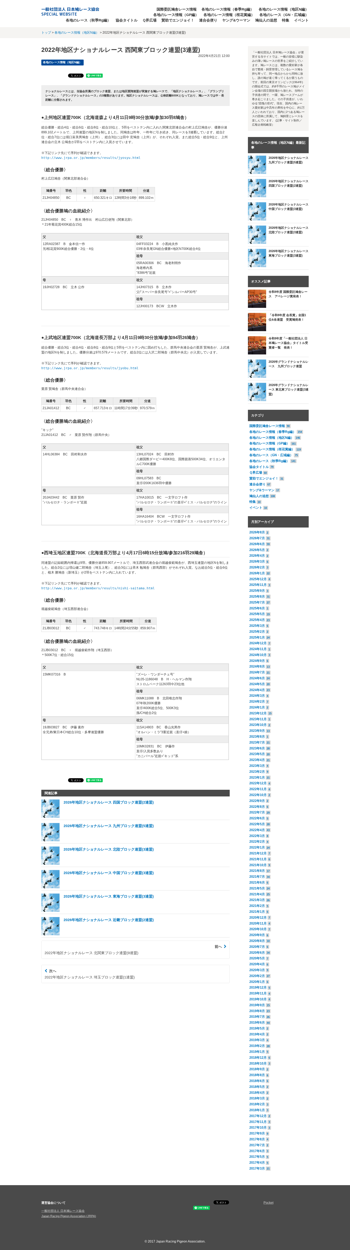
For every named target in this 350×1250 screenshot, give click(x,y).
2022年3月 (257, 836)
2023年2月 (257, 771)
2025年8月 (257, 596)
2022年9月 (257, 801)
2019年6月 (257, 1022)
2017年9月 (257, 1133)
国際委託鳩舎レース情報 (177, 9)
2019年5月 (257, 1028)
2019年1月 (257, 1051)
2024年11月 (258, 649)
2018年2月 (257, 1104)
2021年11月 (258, 859)
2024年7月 (257, 672)
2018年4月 (257, 1092)
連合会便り (208, 20)
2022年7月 (257, 812)
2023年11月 (258, 719)
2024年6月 (257, 678)
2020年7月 (257, 946)
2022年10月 (258, 795)
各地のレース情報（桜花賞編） (229, 15)
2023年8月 (257, 736)
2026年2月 (257, 567)
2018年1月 (257, 1110)
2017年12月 (258, 1116)
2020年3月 (257, 970)
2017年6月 (257, 1151)
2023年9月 (257, 730)
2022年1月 (257, 847)
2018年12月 (258, 1057)
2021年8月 (257, 870)
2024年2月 (257, 701)
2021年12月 (258, 853)
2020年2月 (257, 976)
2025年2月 (257, 631)
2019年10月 (258, 999)
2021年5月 (257, 888)
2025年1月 (257, 637)
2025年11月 (258, 584)
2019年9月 (257, 1005)
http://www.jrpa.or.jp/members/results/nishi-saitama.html (98, 588)
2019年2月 (257, 1046)
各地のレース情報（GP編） (176, 15)
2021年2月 (257, 906)
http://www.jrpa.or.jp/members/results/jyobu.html (90, 368)
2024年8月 (257, 666)
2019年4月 (257, 1034)
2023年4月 (257, 760)
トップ (46, 32)
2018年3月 (257, 1098)
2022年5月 (257, 824)
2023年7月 (257, 742)
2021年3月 (257, 900)
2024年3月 (257, 695)
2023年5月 (257, 754)
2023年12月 (258, 713)
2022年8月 (257, 806)
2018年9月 (257, 1069)
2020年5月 (257, 958)
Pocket (268, 1202)
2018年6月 (257, 1081)
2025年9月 (257, 590)
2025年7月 (257, 602)
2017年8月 (257, 1139)
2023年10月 (258, 725)
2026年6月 (257, 544)
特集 (285, 20)
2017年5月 (257, 1156)
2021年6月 (257, 882)
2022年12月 (258, 783)
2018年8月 (257, 1075)
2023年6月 (257, 748)
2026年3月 (257, 561)
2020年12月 (258, 917)
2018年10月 (258, 1063)
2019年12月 (258, 987)
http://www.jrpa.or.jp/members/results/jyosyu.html (91, 158)
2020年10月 (258, 929)
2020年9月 (257, 935)
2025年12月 (258, 579)
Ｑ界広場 (149, 20)
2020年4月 (257, 964)
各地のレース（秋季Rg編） (88, 20)
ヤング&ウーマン (236, 20)
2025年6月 (257, 608)
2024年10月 (258, 655)
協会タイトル (127, 20)
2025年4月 (257, 620)
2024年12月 (258, 643)
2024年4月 (257, 690)
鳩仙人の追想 (266, 20)
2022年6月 (257, 818)
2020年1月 (257, 982)
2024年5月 (257, 684)
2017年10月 (258, 1127)
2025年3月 (257, 625)
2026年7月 (257, 538)
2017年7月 (257, 1145)
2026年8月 (257, 532)
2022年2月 (257, 841)
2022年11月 (258, 789)
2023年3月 (257, 765)
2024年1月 (257, 707)
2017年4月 (257, 1162)
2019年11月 (258, 993)
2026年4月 (257, 555)
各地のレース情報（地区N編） (284, 9)
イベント (301, 20)
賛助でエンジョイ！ (177, 20)
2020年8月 (257, 941)
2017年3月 (257, 1168)
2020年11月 (258, 923)
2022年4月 (257, 830)
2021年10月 (258, 865)
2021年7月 (257, 876)
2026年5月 (257, 550)
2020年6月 (257, 952)
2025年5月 (257, 614)
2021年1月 (257, 911)
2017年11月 (258, 1122)
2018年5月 (257, 1086)
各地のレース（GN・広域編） (284, 15)
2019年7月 (257, 1016)
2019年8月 (257, 1011)
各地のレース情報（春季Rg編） (228, 9)
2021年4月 (257, 894)
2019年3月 (257, 1040)
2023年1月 (257, 777)
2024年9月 (257, 660)
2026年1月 (257, 573)
